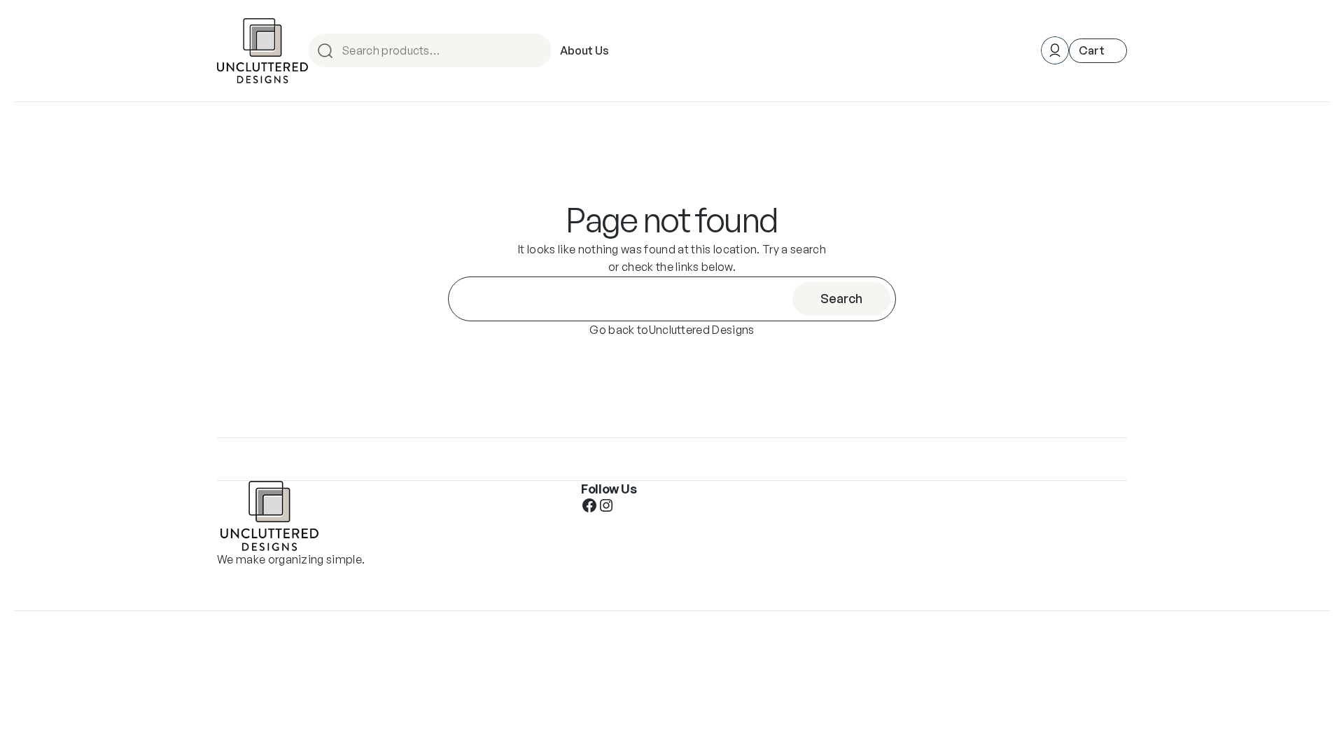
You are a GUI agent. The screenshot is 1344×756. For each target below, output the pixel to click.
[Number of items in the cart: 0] (1098, 50)
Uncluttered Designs (702, 330)
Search (539, 50)
